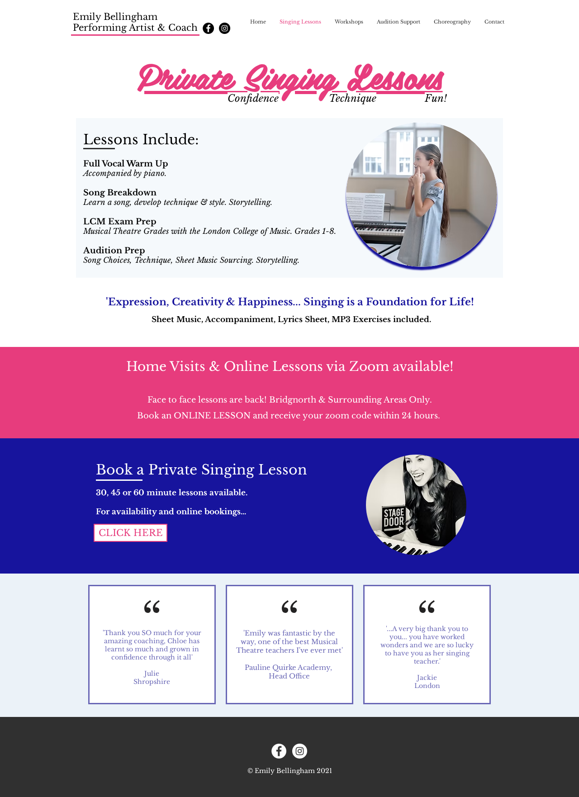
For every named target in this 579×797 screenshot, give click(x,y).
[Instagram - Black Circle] (224, 28)
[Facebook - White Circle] (278, 751)
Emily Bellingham (115, 16)
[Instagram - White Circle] (299, 751)
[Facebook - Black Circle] (208, 28)
